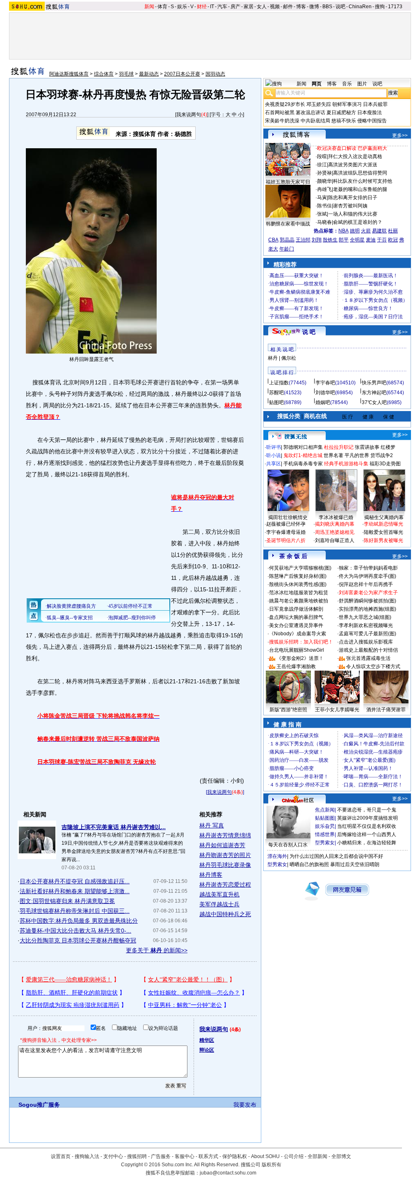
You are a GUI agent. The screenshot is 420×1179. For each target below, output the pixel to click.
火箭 (366, 231)
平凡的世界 (357, 455)
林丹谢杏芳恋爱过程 (225, 884)
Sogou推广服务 (39, 1104)
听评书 (273, 447)
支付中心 (113, 1156)
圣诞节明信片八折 (286, 540)
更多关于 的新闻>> (156, 950)
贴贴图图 (325, 818)
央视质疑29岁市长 (285, 104)
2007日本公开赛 (182, 74)
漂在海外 (277, 856)
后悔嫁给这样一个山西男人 (366, 834)
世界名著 (333, 455)
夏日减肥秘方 (341, 112)
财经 (202, 6)
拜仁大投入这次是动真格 (355, 156)
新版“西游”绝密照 (288, 709)
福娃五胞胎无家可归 (288, 182)
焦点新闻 (325, 810)
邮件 (288, 6)
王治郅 (303, 240)
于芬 (382, 240)
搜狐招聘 (137, 1156)
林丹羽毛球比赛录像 (225, 865)
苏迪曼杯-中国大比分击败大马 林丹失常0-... (75, 930)
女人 (262, 6)
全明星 (357, 240)
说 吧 (308, 332)
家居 (248, 6)
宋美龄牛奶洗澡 (282, 121)
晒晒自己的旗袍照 (309, 864)
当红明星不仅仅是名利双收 (366, 826)
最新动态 (149, 74)
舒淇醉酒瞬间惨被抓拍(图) (367, 601)
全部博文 (341, 1156)
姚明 (355, 231)
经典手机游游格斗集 (346, 464)
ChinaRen (360, 6)
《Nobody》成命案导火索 (297, 634)
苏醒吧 (276, 392)
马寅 (322, 197)
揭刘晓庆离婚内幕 (334, 524)
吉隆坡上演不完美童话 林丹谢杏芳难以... (114, 827)
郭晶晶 (287, 240)
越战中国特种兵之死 (225, 914)
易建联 (379, 231)
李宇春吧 (325, 383)
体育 (162, 6)
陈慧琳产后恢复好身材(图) (297, 576)
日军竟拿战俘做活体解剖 (296, 609)
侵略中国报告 (372, 121)
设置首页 (61, 1156)
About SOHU (265, 1156)
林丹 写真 (211, 825)
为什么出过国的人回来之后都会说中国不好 (336, 856)
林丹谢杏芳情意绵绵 (225, 835)
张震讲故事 (367, 447)
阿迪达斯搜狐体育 (69, 74)
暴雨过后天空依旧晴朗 (354, 864)
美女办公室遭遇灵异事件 (296, 625)
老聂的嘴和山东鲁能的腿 (360, 189)
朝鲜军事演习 (347, 104)
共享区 (273, 464)
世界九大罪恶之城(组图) (365, 617)
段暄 (322, 156)
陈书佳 (324, 206)
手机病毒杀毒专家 (303, 464)
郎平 (344, 240)
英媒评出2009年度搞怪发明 (367, 818)
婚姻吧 (322, 402)
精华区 (206, 1040)
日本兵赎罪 (375, 104)
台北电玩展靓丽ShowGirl (296, 650)
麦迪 (371, 240)
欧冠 (393, 240)
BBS (327, 6)
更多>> (400, 135)
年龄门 (286, 249)
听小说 (273, 455)
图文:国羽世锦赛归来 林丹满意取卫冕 (67, 901)
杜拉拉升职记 (339, 447)
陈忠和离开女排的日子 (352, 197)
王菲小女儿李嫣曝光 (337, 709)
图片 (362, 84)
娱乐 (182, 6)
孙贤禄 (324, 173)
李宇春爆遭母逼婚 (286, 532)
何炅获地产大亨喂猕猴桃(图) (300, 568)
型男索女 (325, 843)
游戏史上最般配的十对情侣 (368, 650)
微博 (314, 6)
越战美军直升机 (219, 894)
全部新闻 (317, 1156)
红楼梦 (388, 447)
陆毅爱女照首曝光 (383, 532)
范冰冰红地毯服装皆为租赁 (298, 592)
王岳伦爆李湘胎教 (296, 666)
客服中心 (184, 1156)
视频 (275, 6)
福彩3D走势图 (385, 464)
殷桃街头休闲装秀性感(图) (297, 584)
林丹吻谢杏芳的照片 (225, 855)
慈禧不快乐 (343, 121)
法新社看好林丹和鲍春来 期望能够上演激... (75, 891)
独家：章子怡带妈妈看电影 (368, 568)
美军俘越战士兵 (219, 904)
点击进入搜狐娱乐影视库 (366, 642)
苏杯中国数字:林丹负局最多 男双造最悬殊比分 (79, 920)
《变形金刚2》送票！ (300, 658)
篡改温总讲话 (310, 112)
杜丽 (393, 231)
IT (212, 6)
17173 (395, 6)
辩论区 (206, 1050)
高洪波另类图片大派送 (352, 165)
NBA (343, 231)
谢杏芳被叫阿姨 (350, 206)
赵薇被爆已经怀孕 (286, 524)
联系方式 (208, 1156)
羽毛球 (126, 74)
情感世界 (325, 834)
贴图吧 (276, 402)
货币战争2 (381, 455)
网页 (317, 84)
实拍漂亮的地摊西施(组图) (367, 609)
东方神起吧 (374, 392)
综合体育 (104, 74)
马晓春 (324, 222)
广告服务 (161, 1156)
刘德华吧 (325, 392)
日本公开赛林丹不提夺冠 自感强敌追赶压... (75, 881)
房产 (235, 6)
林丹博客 (210, 874)
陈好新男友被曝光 (383, 540)
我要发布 (244, 1104)
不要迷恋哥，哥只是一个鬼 (366, 810)
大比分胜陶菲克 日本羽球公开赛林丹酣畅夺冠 (78, 940)
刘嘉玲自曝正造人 (334, 540)
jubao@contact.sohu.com (228, 1173)
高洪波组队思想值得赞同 (360, 173)
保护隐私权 (234, 1156)
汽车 (222, 6)
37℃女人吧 (374, 402)
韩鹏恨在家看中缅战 (288, 224)
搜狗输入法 (87, 1156)
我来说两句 (188, 114)
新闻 (149, 6)
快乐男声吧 (374, 383)
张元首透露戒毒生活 (368, 658)
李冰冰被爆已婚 (336, 517)
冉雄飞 (324, 189)
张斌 (322, 214)
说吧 (340, 6)
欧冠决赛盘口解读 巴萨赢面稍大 (352, 148)
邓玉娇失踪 (318, 104)
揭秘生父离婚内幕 (384, 517)
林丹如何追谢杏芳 (222, 845)
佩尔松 (288, 358)
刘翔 (317, 240)
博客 (301, 6)
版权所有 (271, 1165)
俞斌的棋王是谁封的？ (357, 222)
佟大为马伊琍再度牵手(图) (367, 576)
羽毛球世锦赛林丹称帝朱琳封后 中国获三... (75, 911)
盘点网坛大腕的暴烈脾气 (296, 617)
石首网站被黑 (279, 112)
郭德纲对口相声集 (303, 447)
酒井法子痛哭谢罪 (386, 709)
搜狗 (380, 6)
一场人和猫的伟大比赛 (352, 214)
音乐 (347, 84)
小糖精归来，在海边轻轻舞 (366, 843)
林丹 (273, 358)
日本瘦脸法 (369, 112)
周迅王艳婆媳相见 (334, 532)
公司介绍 (294, 1156)
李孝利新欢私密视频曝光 (366, 625)
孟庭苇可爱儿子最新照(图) (367, 634)
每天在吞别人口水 (288, 845)
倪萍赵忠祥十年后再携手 (366, 584)
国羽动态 (215, 74)
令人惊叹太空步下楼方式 (373, 666)
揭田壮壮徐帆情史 (288, 517)
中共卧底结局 (315, 121)
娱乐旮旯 (325, 826)
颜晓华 (324, 181)
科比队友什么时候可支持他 (362, 181)
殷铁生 (330, 240)
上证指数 (279, 383)
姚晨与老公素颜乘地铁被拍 (298, 601)
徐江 (322, 165)
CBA (273, 240)
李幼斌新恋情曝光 (383, 524)
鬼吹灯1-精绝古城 (302, 455)
